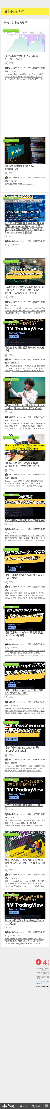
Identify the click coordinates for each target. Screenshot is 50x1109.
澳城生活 (24, 1106)
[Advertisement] (25, 109)
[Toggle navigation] (46, 1105)
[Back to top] (45, 1099)
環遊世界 (36, 1106)
